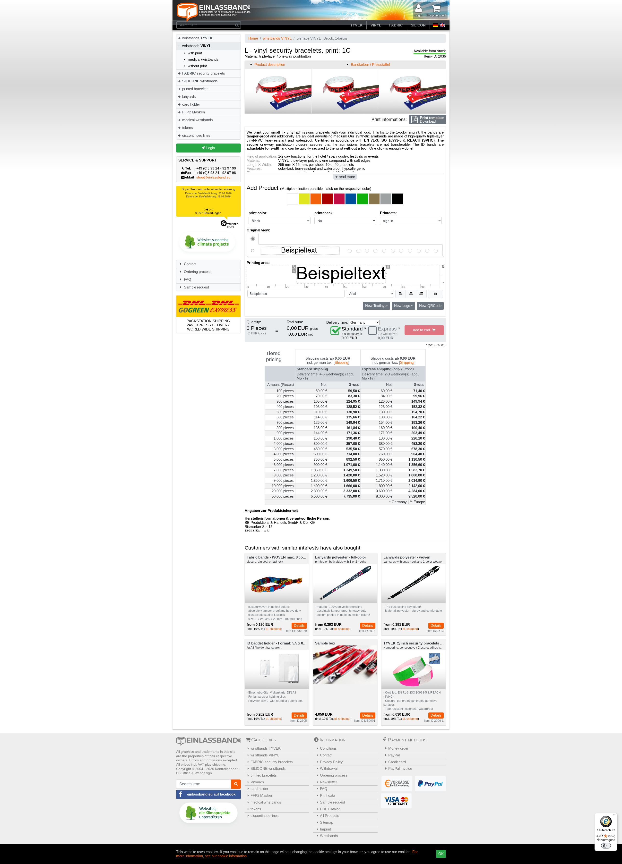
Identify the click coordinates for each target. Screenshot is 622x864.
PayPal (394, 755)
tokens (187, 128)
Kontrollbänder (226, 769)
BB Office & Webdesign (194, 773)
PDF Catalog (330, 809)
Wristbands (329, 836)
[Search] (237, 25)
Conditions (328, 748)
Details (299, 625)
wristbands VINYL (277, 38)
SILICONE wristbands (268, 768)
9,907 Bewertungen (208, 213)
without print (197, 66)
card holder (190, 104)
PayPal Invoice (400, 768)
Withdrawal (328, 768)
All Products (329, 815)
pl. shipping (273, 629)
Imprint (325, 829)
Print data (327, 795)
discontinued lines (195, 135)
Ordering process (197, 272)
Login (210, 148)
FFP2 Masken (193, 112)
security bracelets (203, 73)
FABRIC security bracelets (272, 762)
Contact (189, 264)
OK (441, 854)
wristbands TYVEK (266, 748)
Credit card (397, 762)
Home (253, 38)
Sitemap (326, 822)
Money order (398, 748)
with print (194, 53)
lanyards (188, 96)
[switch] (606, 845)
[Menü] (614, 816)
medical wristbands (202, 59)
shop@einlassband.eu (213, 177)
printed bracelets (194, 89)
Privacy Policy (331, 762)
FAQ (187, 279)
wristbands (197, 38)
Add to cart (422, 330)
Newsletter (328, 782)
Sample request (196, 287)
